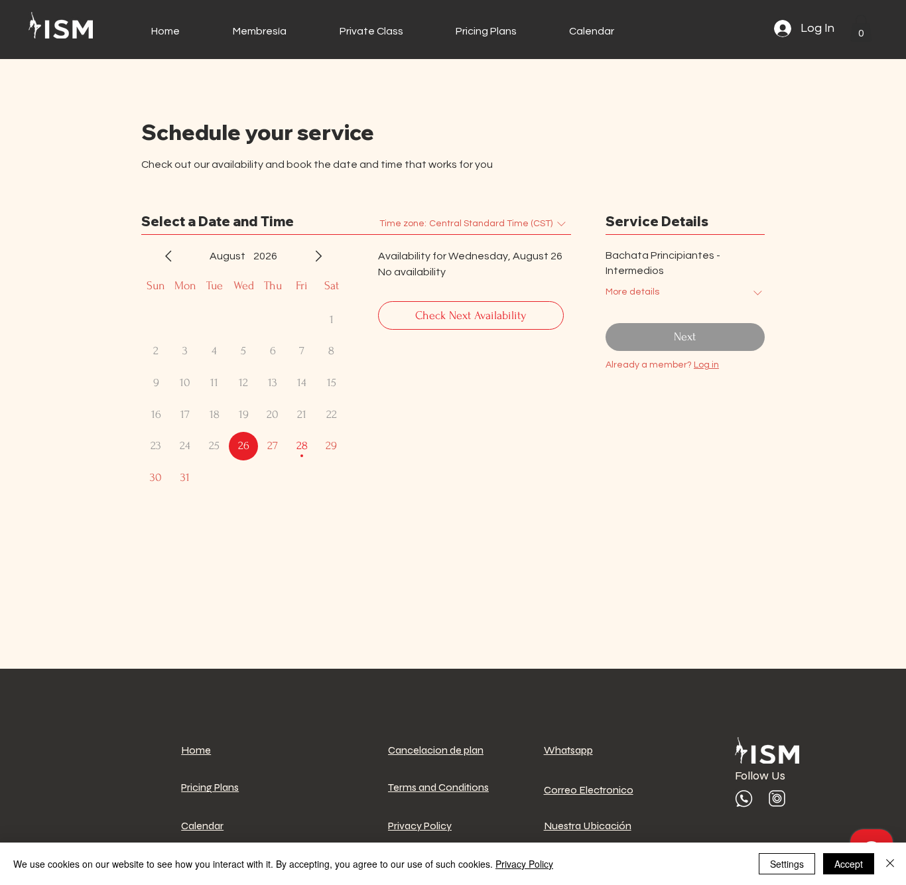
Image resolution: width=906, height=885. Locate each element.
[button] (861, 28)
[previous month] (168, 256)
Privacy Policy (524, 863)
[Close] (890, 863)
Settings (787, 863)
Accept (848, 863)
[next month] (318, 256)
